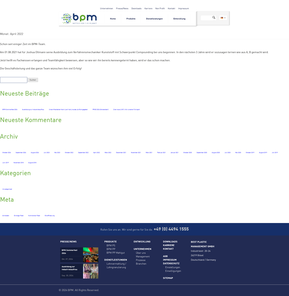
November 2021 (136, 152)
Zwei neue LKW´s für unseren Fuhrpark (126, 109)
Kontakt (171, 9)
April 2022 (96, 152)
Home (113, 19)
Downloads (136, 9)
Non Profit (160, 9)
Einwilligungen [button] (173, 270)
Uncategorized (7, 189)
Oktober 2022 (69, 152)
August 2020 (216, 152)
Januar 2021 (175, 152)
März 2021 (149, 152)
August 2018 (32, 162)
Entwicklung (179, 19)
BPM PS (111, 245)
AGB (165, 256)
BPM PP (111, 249)
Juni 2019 (5, 162)
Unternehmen (106, 9)
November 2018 (18, 162)
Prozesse (140, 260)
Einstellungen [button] (172, 267)
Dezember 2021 (121, 152)
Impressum (183, 9)
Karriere (148, 9)
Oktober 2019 (250, 152)
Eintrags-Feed (18, 215)
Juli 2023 (47, 152)
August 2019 (263, 152)
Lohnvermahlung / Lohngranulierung (116, 265)
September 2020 (202, 152)
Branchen (141, 263)
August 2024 (35, 152)
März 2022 (108, 152)
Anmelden (5, 215)
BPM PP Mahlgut (116, 252)
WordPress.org (49, 215)
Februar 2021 (161, 152)
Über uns (141, 252)
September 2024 (21, 152)
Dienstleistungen (154, 19)
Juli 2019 (275, 152)
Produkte (130, 19)
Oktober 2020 (187, 152)
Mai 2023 (57, 152)
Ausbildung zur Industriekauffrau (33, 109)
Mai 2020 (238, 152)
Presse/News (122, 9)
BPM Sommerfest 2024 (9, 109)
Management (143, 256)
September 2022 (83, 152)
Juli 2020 (227, 152)
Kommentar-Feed (34, 215)
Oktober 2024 (6, 152)
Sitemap (168, 278)
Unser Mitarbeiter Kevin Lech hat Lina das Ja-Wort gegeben (68, 109)
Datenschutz (171, 263)
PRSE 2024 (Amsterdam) (101, 109)
